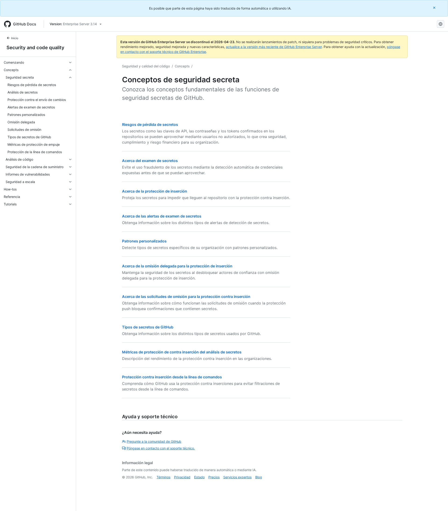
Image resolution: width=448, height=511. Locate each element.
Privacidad (182, 477)
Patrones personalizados (144, 241)
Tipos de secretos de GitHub (147, 327)
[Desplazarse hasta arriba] (437, 500)
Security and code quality (35, 47)
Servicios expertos (237, 477)
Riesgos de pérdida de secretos (150, 124)
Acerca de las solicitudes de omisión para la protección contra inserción (186, 296)
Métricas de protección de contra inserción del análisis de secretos (182, 352)
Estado (199, 477)
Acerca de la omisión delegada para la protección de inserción (177, 266)
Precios (214, 477)
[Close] (434, 7)
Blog (258, 477)
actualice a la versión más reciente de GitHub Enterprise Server (274, 47)
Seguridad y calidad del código (146, 66)
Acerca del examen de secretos (150, 160)
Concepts (182, 66)
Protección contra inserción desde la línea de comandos (172, 377)
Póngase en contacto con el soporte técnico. (161, 448)
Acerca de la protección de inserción (154, 191)
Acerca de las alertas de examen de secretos (161, 216)
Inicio (14, 38)
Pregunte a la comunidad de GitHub (154, 441)
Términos (163, 477)
